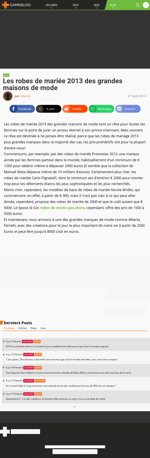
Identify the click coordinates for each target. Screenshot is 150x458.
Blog (6, 75)
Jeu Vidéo (51, 5)
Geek (97, 5)
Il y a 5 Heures (57, 344)
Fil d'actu (9, 328)
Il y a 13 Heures (61, 357)
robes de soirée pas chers (62, 207)
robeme (25, 96)
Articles (23, 328)
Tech (75, 5)
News (34, 328)
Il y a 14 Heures (68, 370)
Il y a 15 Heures (61, 383)
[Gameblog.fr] (15, 5)
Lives (43, 328)
